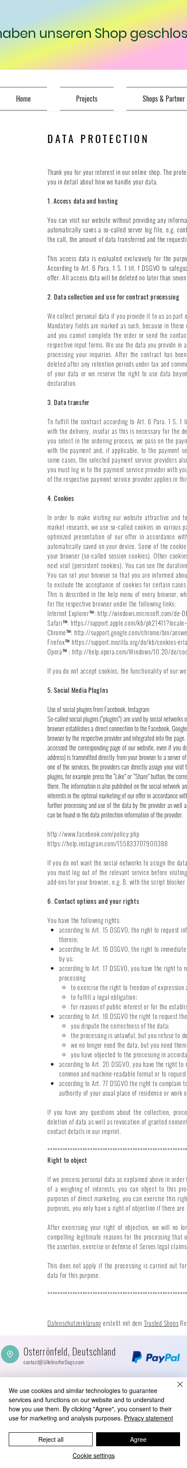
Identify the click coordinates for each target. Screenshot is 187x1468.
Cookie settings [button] (94, 1455)
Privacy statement (148, 1418)
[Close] (174, 1389)
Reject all (50, 1439)
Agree (138, 1439)
